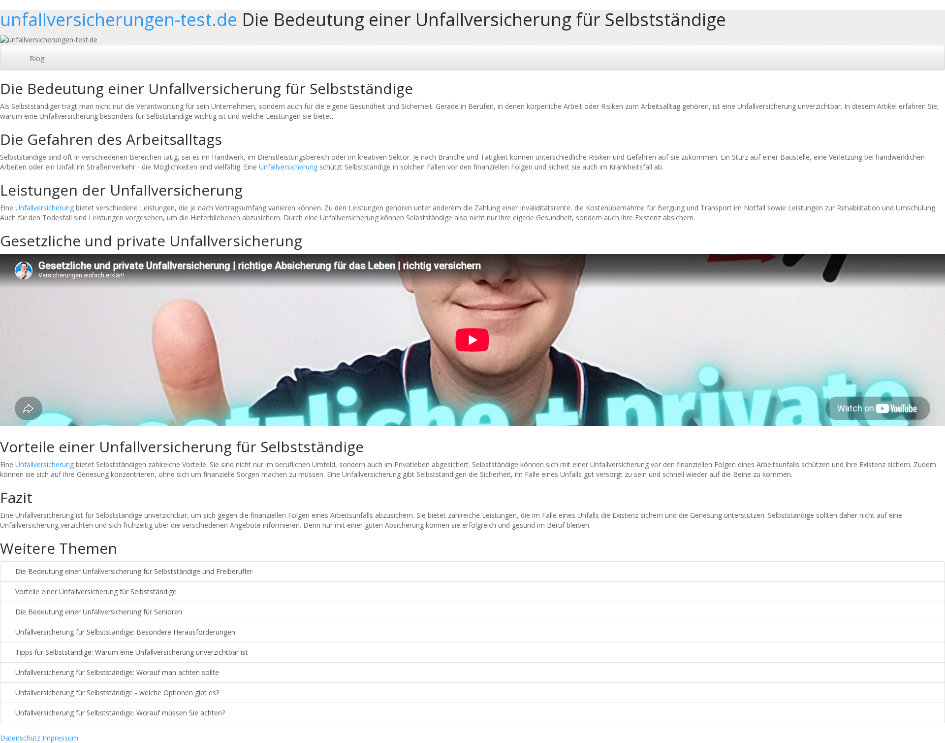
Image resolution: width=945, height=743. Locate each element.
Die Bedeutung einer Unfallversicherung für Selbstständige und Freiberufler (132, 571)
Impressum (60, 738)
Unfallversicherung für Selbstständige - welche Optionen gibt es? (116, 692)
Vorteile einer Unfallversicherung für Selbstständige (95, 591)
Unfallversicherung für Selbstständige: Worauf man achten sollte (116, 672)
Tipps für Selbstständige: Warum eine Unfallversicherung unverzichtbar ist (130, 652)
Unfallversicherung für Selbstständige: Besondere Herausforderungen (124, 632)
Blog (37, 58)
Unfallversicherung (288, 166)
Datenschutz (20, 738)
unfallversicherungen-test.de (118, 19)
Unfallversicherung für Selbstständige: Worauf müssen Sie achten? (119, 712)
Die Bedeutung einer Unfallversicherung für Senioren (97, 611)
